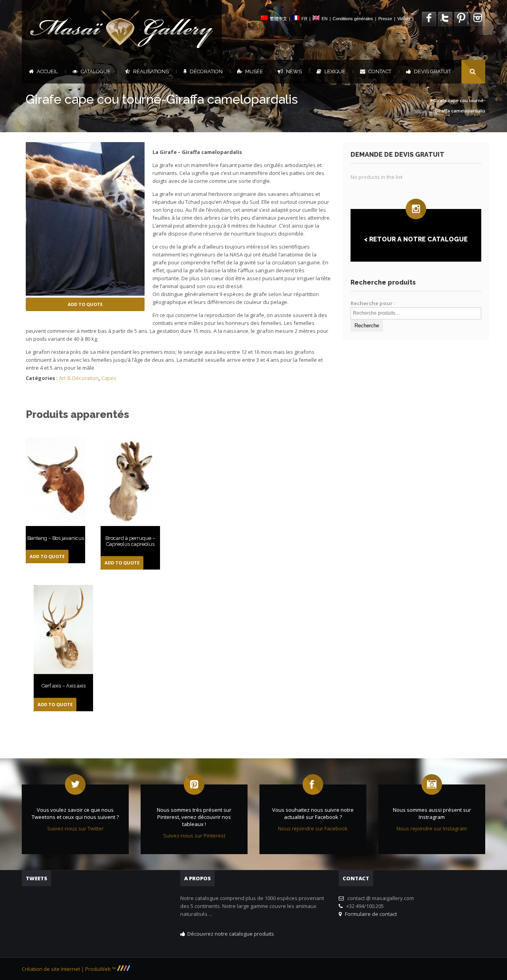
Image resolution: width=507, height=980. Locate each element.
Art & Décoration (411, 100)
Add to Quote (85, 304)
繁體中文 (278, 18)
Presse (385, 18)
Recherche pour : (373, 303)
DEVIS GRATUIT (432, 71)
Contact (379, 71)
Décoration (206, 71)
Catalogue (96, 71)
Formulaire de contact (370, 913)
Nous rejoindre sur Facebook (313, 828)
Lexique (334, 71)
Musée (254, 71)
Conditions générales (353, 18)
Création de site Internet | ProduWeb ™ (69, 968)
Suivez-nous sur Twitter (75, 828)
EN (325, 18)
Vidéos (403, 18)
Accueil (47, 71)
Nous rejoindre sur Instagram (431, 828)
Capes (108, 378)
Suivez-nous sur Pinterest (194, 835)
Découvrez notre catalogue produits (230, 933)
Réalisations (151, 71)
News (294, 71)
